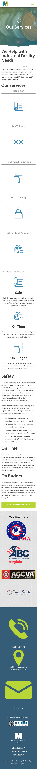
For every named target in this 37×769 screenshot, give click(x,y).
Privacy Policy (22, 764)
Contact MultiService (18, 505)
